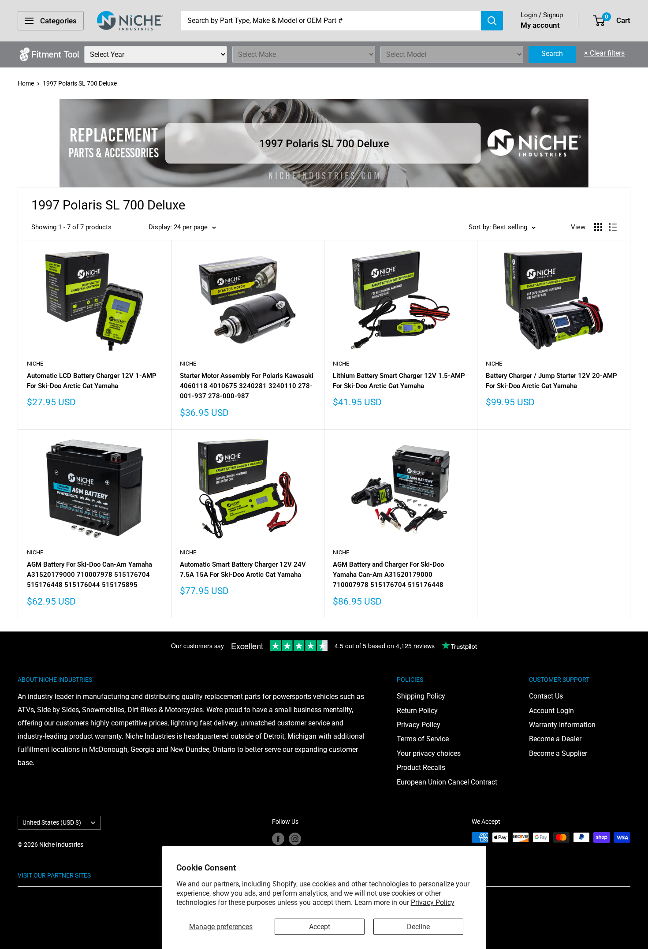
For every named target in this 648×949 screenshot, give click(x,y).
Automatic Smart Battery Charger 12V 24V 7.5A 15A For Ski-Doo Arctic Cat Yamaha (243, 569)
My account (540, 25)
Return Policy (417, 710)
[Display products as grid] (598, 227)
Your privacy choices (429, 753)
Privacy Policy (432, 902)
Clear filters (604, 53)
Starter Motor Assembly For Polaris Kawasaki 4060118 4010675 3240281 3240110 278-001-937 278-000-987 (246, 386)
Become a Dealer (555, 739)
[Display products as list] (613, 227)
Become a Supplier (558, 753)
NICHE (35, 363)
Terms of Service (423, 739)
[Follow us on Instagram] (295, 838)
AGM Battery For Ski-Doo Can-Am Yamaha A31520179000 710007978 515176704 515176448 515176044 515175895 (89, 574)
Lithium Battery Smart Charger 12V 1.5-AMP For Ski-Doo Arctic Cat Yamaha (399, 381)
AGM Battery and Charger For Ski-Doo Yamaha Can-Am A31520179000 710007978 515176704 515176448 (388, 574)
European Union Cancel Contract (447, 782)
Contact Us (546, 696)
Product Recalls (421, 767)
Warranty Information (562, 725)
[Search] (492, 20)
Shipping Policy (421, 696)
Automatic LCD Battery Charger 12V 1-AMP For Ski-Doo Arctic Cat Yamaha (91, 381)
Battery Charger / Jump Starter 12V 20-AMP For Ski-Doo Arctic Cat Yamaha (551, 381)
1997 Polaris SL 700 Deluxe (80, 83)
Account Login (551, 710)
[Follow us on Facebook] (278, 838)
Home (26, 83)
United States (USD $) (51, 822)
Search (552, 53)
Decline (418, 927)
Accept (319, 927)
